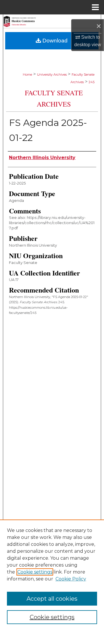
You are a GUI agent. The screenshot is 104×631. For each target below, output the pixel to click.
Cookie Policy (70, 579)
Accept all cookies (52, 598)
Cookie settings (34, 572)
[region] (52, 575)
